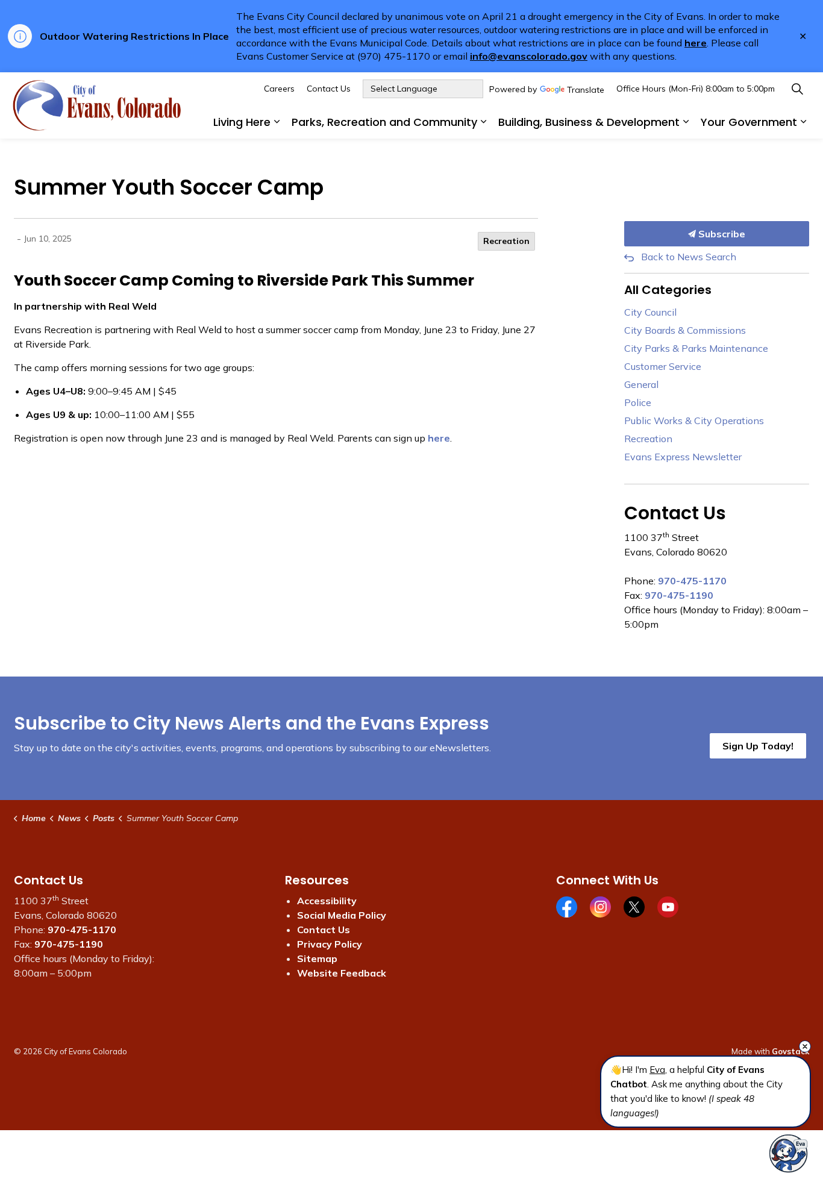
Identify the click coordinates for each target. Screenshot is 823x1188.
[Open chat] (788, 1153)
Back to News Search (688, 257)
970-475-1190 (679, 595)
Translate (585, 90)
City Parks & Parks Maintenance (696, 348)
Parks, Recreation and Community (384, 122)
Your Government (749, 122)
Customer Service (662, 366)
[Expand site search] (797, 88)
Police (637, 402)
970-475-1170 (692, 581)
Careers (279, 88)
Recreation (506, 241)
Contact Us (329, 88)
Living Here (242, 122)
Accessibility (327, 901)
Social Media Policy (341, 915)
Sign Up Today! (757, 746)
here (695, 43)
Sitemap (317, 958)
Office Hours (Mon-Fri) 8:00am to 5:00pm (695, 88)
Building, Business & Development (589, 122)
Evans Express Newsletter (683, 457)
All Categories (668, 289)
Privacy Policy (329, 944)
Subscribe (720, 234)
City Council (650, 312)
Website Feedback (341, 973)
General (641, 384)
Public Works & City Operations (694, 420)
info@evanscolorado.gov (528, 56)
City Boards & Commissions (685, 330)
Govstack (790, 1051)
